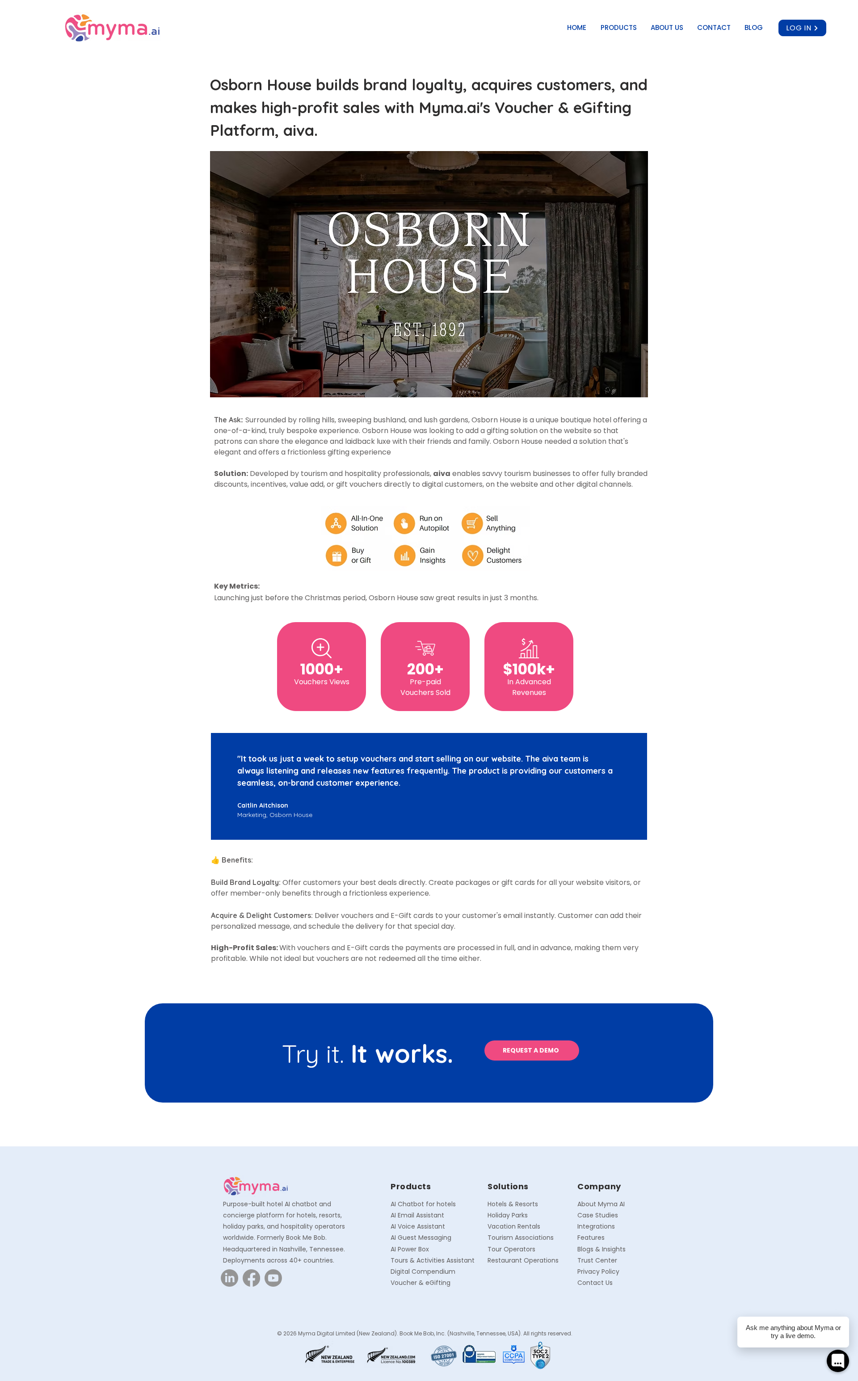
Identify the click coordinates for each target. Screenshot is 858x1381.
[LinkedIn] (229, 1278)
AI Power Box (410, 1249)
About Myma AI (601, 1204)
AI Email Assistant (417, 1215)
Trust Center (597, 1260)
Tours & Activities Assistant (433, 1260)
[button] (619, 28)
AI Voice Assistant (418, 1226)
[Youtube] (273, 1278)
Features (591, 1237)
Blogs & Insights (601, 1249)
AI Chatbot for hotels (423, 1204)
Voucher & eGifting (420, 1282)
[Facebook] (251, 1278)
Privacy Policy (598, 1271)
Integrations (596, 1226)
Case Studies (597, 1215)
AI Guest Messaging (421, 1237)
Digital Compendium (423, 1271)
